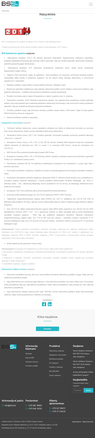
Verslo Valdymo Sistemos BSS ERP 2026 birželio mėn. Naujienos (83, 364)
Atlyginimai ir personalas (57, 355)
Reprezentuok (87, 421)
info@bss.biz (10, 405)
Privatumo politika (31, 366)
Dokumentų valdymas (56, 351)
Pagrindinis (5, 11)
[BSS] (10, 3)
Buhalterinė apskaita (56, 359)
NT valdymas (53, 363)
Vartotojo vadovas (31, 362)
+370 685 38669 (35, 405)
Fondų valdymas (55, 375)
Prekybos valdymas (56, 367)
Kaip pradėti (29, 358)
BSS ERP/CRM (54, 371)
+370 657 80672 (58, 408)
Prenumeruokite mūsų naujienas (80, 384)
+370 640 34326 (35, 408)
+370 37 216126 (58, 411)
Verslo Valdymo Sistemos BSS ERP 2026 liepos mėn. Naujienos (83, 353)
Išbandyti (28, 354)
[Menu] (91, 3)
